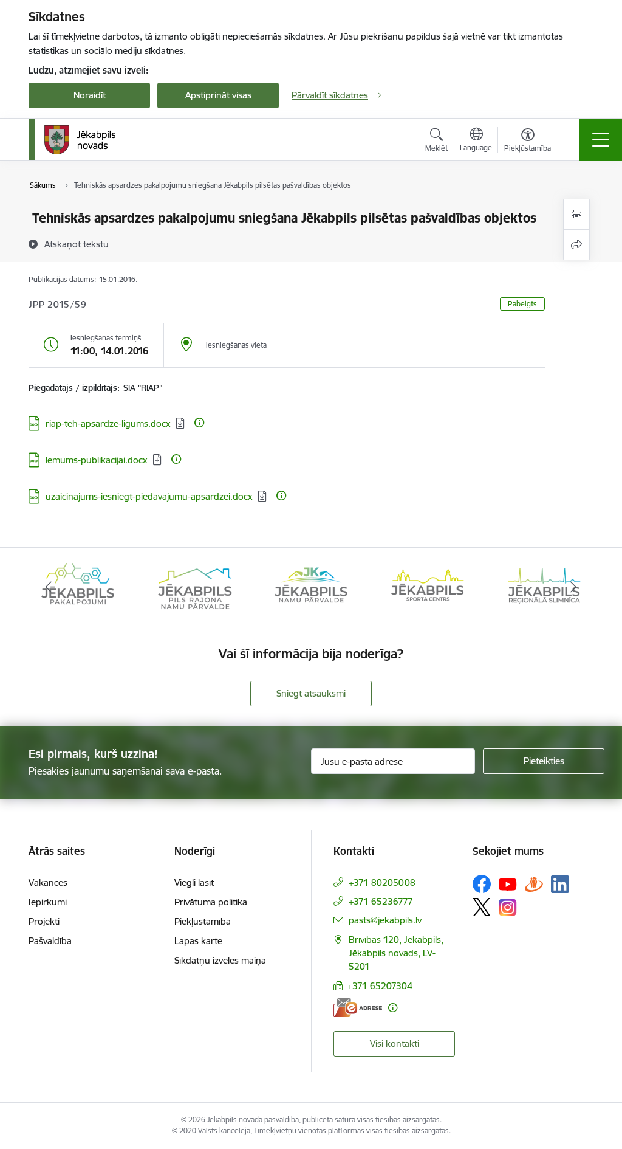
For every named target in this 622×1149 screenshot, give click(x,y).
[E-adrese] (357, 1008)
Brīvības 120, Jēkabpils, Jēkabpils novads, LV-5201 (396, 953)
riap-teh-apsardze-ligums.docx (108, 423)
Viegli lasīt (194, 882)
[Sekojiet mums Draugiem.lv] (534, 883)
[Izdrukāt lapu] (576, 214)
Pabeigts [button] (522, 303)
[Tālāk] (573, 587)
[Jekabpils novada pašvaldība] (79, 139)
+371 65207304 (379, 986)
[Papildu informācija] (199, 422)
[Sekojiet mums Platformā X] (482, 907)
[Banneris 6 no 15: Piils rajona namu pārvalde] (194, 586)
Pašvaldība (50, 941)
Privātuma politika (210, 902)
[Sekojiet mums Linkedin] (560, 884)
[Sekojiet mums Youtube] (508, 883)
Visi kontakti (394, 1043)
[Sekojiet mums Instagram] (508, 907)
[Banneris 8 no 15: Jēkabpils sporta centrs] (427, 586)
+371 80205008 (382, 882)
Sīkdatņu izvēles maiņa (220, 960)
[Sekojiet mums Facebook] (482, 884)
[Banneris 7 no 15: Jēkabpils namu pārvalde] (311, 586)
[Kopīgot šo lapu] (576, 245)
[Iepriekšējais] (48, 587)
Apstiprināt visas (218, 95)
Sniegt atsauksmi (311, 693)
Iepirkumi (48, 902)
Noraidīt (89, 95)
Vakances (48, 882)
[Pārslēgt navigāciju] (600, 140)
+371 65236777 (381, 901)
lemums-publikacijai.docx (97, 460)
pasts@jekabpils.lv (385, 920)
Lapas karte (198, 941)
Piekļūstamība (202, 921)
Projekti (44, 921)
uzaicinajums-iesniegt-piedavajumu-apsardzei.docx (149, 496)
